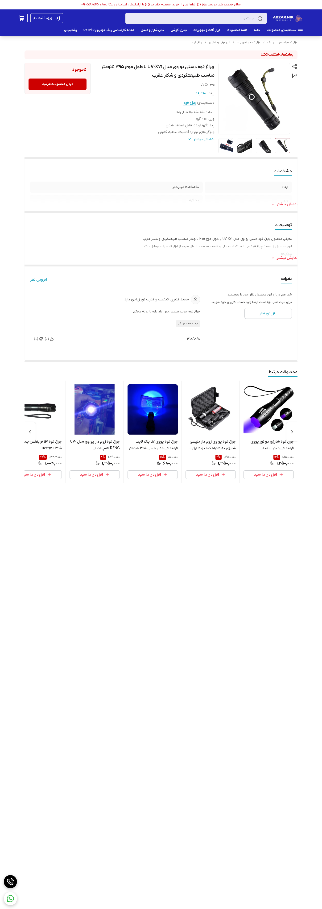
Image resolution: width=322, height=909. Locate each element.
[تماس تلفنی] (10, 881)
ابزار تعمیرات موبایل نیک (282, 42)
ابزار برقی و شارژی (219, 42)
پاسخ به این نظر (188, 323)
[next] (30, 431)
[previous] (292, 431)
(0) (47, 339)
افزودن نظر (38, 279)
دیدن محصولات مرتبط (57, 84)
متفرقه (200, 93)
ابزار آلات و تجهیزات (248, 42)
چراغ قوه (197, 42)
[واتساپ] (10, 898)
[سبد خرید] (22, 18)
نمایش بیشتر (287, 204)
